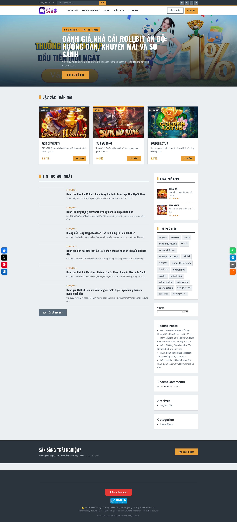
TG (192, 3)
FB (182, 3)
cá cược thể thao (167, 250)
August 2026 (166, 405)
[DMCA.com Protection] (118, 501)
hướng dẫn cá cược (181, 263)
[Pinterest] (4, 264)
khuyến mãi (179, 269)
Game (106, 10)
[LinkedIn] (4, 271)
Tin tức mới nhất (91, 10)
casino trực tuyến (168, 243)
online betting (176, 276)
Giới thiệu (119, 10)
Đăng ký (191, 10)
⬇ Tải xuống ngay (118, 492)
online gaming (182, 282)
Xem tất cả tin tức (53, 312)
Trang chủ (72, 10)
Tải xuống (133, 10)
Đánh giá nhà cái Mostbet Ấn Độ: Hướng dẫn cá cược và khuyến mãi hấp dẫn (175, 364)
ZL (196, 3)
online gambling (165, 282)
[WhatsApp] (233, 251)
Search (160, 308)
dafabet (186, 256)
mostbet (162, 276)
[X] (4, 257)
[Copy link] (233, 271)
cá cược (184, 243)
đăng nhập (163, 294)
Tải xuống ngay (186, 451)
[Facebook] (4, 251)
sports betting (166, 288)
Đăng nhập (175, 10)
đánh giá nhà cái (183, 288)
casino (187, 237)
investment (163, 269)
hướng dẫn (163, 263)
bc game (163, 237)
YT (187, 3)
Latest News (166, 424)
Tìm (102, 3)
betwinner (175, 237)
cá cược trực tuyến (168, 256)
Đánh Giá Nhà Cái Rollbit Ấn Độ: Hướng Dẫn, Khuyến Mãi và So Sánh (114, 46)
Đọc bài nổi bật (75, 74)
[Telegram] (233, 257)
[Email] (233, 264)
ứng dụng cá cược (179, 294)
